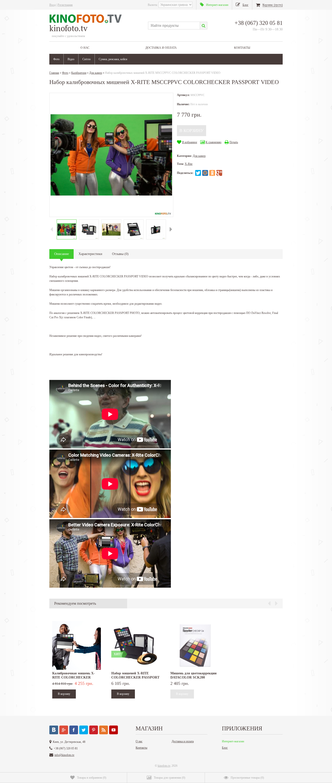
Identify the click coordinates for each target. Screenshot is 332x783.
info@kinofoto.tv (64, 755)
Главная (54, 73)
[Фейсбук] (73, 730)
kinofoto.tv (164, 765)
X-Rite (188, 164)
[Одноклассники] (212, 173)
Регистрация (65, 5)
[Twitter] (198, 173)
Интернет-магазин (233, 741)
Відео (71, 59)
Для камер (95, 73)
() (91, 777)
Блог (225, 747)
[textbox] (174, 25)
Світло (86, 59)
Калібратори (78, 73)
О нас (84, 47)
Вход (52, 5)
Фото (56, 59)
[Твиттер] (83, 730)
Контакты (242, 47)
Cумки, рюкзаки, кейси (113, 59)
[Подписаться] (103, 730)
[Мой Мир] (205, 173)
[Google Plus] (219, 173)
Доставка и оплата (161, 47)
